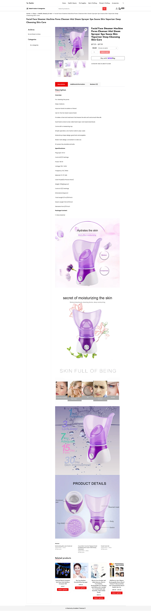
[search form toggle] (123, 3)
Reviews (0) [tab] (94, 84)
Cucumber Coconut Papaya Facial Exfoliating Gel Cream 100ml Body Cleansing (87, 547)
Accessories (115, 3)
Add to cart (105, 52)
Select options (62, 589)
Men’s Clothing (92, 3)
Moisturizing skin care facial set (63, 546)
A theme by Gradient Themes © (75, 608)
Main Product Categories (37, 8)
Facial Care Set (105, 546)
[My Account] (116, 8)
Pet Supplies (82, 3)
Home (64, 3)
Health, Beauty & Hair (104, 64)
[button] (85, 29)
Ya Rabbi (30, 3)
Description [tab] (61, 84)
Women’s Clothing (104, 3)
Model (94, 48)
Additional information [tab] (77, 84)
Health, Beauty (72, 3)
